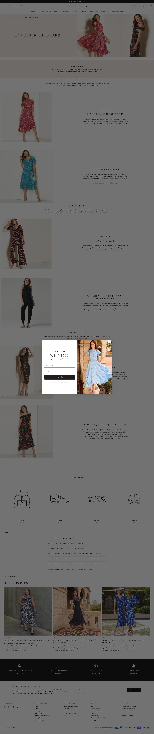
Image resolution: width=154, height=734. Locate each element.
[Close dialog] (109, 341)
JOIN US (60, 377)
